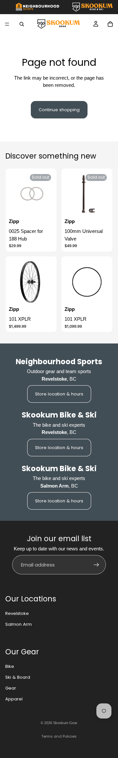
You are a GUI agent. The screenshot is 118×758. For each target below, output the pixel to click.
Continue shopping (59, 110)
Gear (10, 688)
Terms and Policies (59, 736)
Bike (9, 666)
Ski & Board (17, 677)
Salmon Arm (18, 624)
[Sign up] (96, 565)
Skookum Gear (65, 723)
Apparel (14, 699)
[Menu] (7, 24)
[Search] (21, 24)
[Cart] (110, 24)
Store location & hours (59, 394)
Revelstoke (17, 613)
